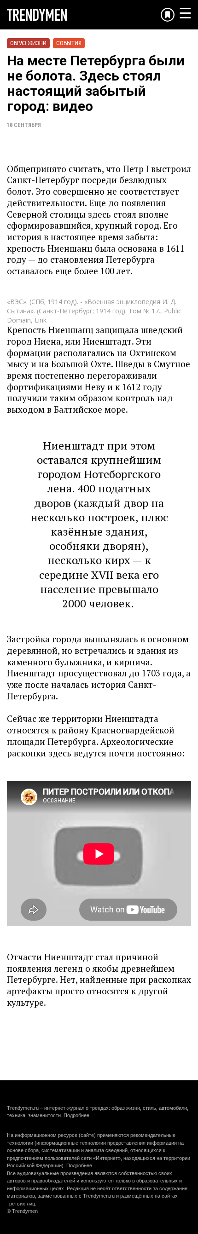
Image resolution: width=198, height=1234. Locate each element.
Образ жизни (28, 43)
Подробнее (76, 1115)
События (69, 43)
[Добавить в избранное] (168, 15)
